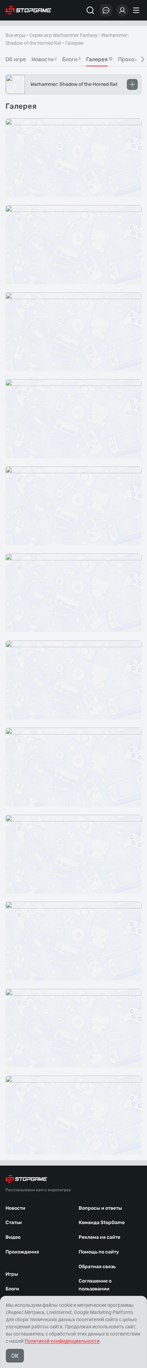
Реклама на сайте (99, 1237)
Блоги (12, 1289)
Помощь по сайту (99, 1252)
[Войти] (122, 10)
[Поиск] (90, 10)
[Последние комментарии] (106, 10)
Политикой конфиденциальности (62, 1341)
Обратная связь (97, 1267)
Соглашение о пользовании (95, 1285)
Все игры (15, 35)
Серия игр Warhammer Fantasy (63, 35)
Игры (11, 1274)
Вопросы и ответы (100, 1208)
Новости (15, 1208)
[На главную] (28, 10)
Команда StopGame (102, 1222)
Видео (13, 1237)
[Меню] (137, 10)
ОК (14, 1356)
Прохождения (22, 1252)
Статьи (13, 1222)
